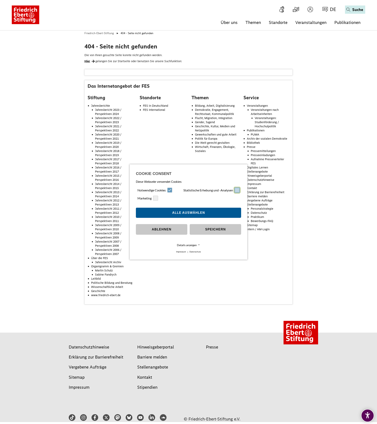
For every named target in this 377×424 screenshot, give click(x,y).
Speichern (215, 229)
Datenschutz (195, 252)
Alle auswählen (188, 212)
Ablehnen (161, 229)
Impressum (181, 252)
